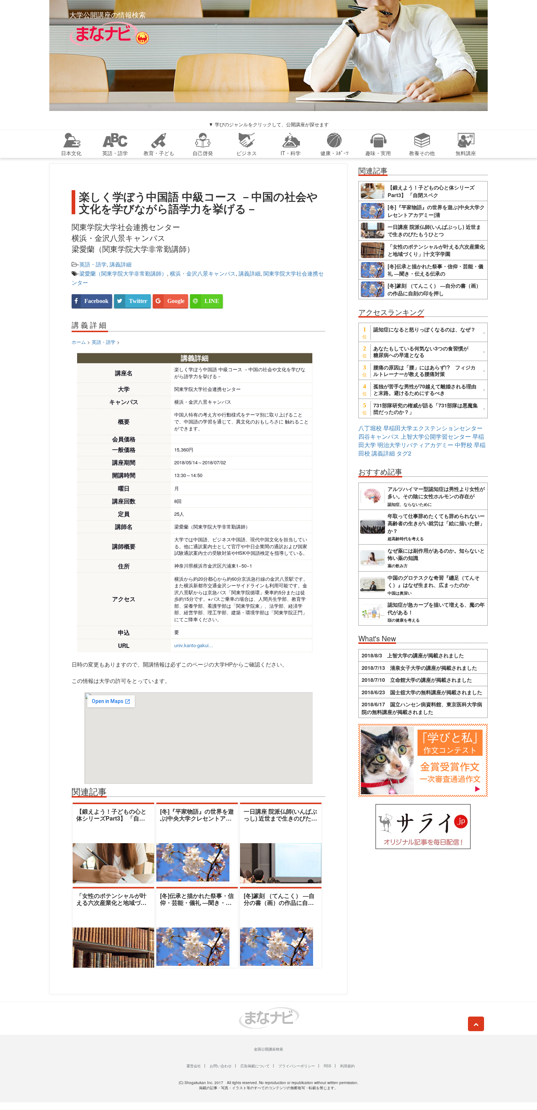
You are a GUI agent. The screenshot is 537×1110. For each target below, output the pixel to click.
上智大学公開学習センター (436, 436)
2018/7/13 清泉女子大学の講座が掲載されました (419, 667)
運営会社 (193, 1065)
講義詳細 (121, 264)
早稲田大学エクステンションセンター (433, 428)
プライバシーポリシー (296, 1065)
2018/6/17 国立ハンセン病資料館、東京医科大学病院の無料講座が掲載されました (422, 707)
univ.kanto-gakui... (193, 645)
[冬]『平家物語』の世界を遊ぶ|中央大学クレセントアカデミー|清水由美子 (197, 818)
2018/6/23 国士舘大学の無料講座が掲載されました (422, 692)
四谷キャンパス (378, 436)
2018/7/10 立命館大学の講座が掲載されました (417, 679)
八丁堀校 (370, 428)
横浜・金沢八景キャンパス (203, 273)
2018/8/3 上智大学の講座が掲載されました (413, 655)
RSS (327, 1065)
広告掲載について (255, 1065)
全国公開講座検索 (268, 1049)
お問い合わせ (221, 1065)
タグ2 (403, 453)
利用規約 (347, 1065)
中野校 (463, 445)
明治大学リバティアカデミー (415, 445)
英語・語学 (93, 264)
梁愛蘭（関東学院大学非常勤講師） (123, 273)
